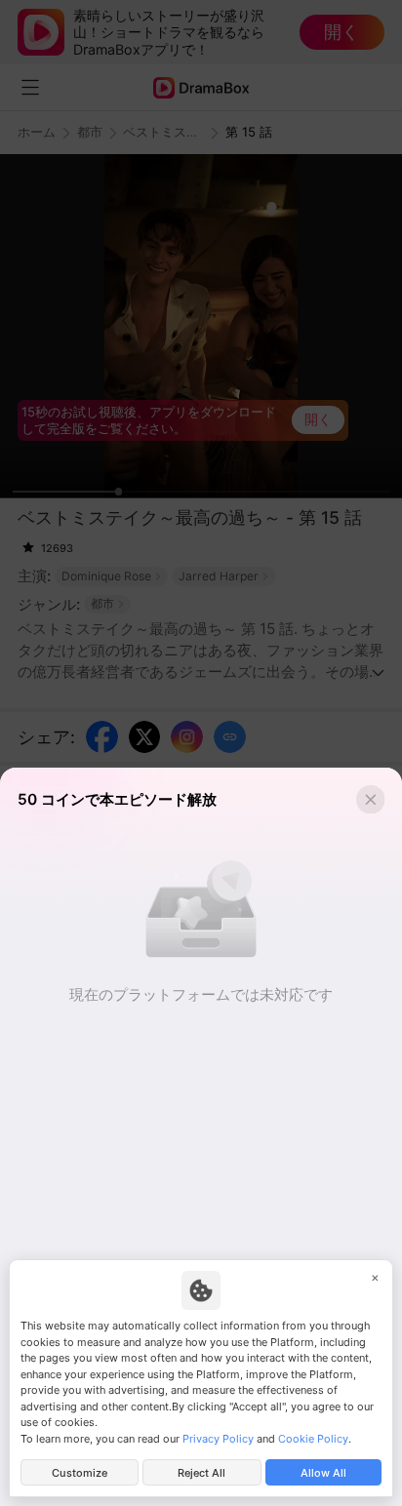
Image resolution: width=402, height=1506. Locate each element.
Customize (79, 1473)
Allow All (323, 1473)
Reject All (201, 1473)
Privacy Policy (218, 1439)
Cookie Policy (313, 1439)
